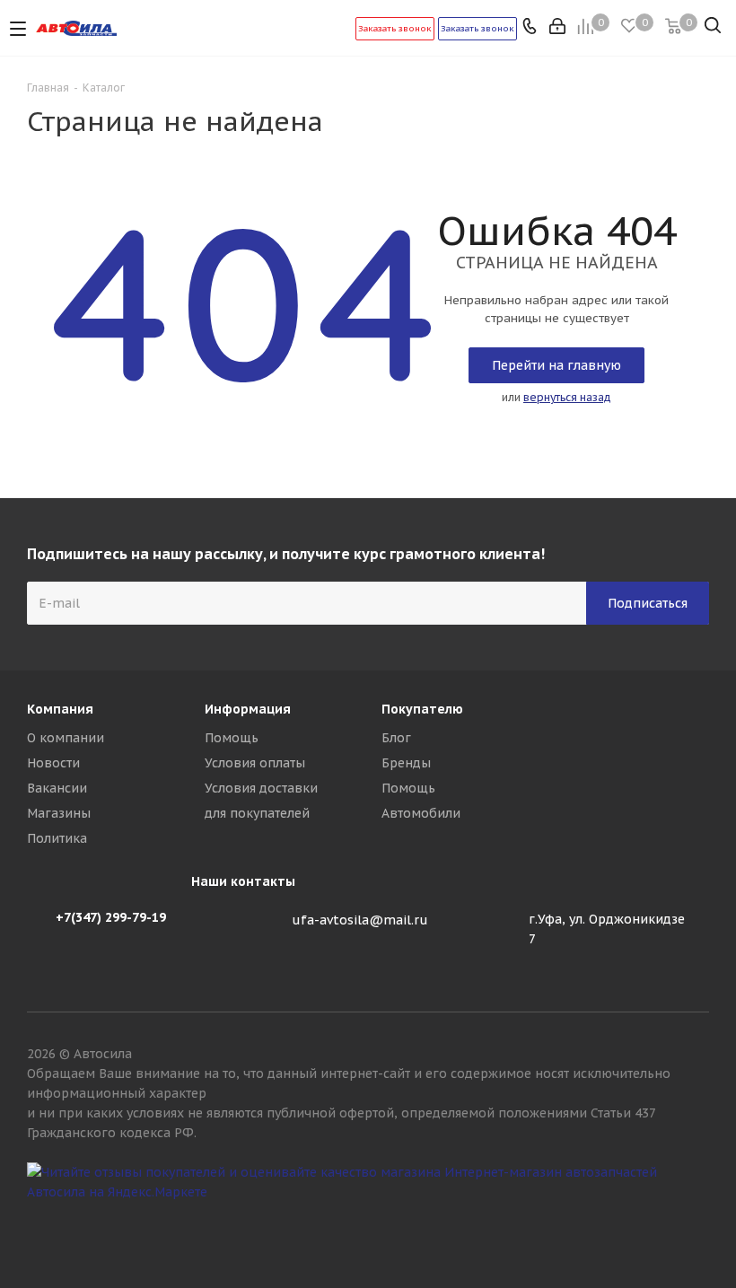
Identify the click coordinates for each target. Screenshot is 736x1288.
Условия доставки (261, 788)
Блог (396, 738)
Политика (57, 838)
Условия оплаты (255, 763)
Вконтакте (696, 1224)
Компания (60, 709)
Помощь (231, 738)
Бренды (406, 763)
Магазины (59, 813)
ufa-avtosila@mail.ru (360, 920)
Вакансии (57, 788)
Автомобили (420, 813)
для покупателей (257, 813)
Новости (53, 763)
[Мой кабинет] (558, 28)
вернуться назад (567, 397)
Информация (248, 709)
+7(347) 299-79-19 (111, 917)
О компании (65, 738)
